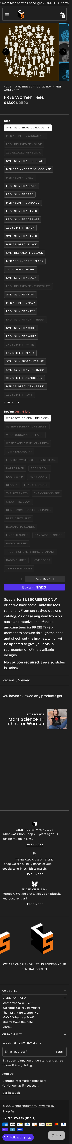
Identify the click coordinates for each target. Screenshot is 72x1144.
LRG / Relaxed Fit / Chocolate (28, 287)
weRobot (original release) (27, 418)
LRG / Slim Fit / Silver (21, 211)
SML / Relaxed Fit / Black (24, 253)
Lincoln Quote (18, 536)
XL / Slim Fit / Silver (20, 269)
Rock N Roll (41, 469)
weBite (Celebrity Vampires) (27, 444)
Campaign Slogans (50, 536)
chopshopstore (25, 1106)
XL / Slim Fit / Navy (20, 395)
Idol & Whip (15, 477)
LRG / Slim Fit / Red (19, 194)
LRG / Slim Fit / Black (21, 186)
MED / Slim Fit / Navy (20, 303)
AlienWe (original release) (26, 427)
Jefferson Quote (20, 569)
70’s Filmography (20, 452)
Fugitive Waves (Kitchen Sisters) (31, 461)
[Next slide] (63, 51)
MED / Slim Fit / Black (21, 244)
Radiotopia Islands (21, 527)
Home (7, 86)
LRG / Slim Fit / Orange (22, 219)
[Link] (34, 3)
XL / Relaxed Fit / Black (24, 153)
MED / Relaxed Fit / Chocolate (28, 169)
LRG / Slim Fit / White (21, 336)
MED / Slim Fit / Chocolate (25, 137)
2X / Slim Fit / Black (20, 353)
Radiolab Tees (18, 544)
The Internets (18, 494)
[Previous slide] (6, 51)
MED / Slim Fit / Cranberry (25, 386)
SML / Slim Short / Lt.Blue (25, 361)
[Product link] (34, 719)
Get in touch (11, 1092)
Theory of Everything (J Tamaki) (30, 553)
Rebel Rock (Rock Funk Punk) (28, 511)
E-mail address (15, 1051)
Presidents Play (19, 519)
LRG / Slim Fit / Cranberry (25, 320)
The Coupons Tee (48, 494)
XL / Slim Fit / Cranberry (24, 378)
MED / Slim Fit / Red (21, 178)
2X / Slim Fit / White (21, 345)
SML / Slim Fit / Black (21, 278)
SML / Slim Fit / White (21, 328)
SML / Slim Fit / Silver (21, 236)
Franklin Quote (37, 486)
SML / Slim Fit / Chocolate (25, 161)
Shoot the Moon (19, 502)
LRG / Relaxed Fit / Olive (24, 145)
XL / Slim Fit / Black (20, 227)
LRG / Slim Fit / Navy (20, 311)
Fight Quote (39, 477)
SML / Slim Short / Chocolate (28, 127)
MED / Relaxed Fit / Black (24, 261)
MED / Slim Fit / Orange (23, 202)
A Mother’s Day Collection (33, 86)
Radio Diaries (17, 561)
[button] (7, 14)
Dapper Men (16, 469)
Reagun (13, 486)
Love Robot (42, 561)
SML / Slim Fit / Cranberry (25, 369)
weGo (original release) (24, 436)
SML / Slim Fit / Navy (20, 294)
